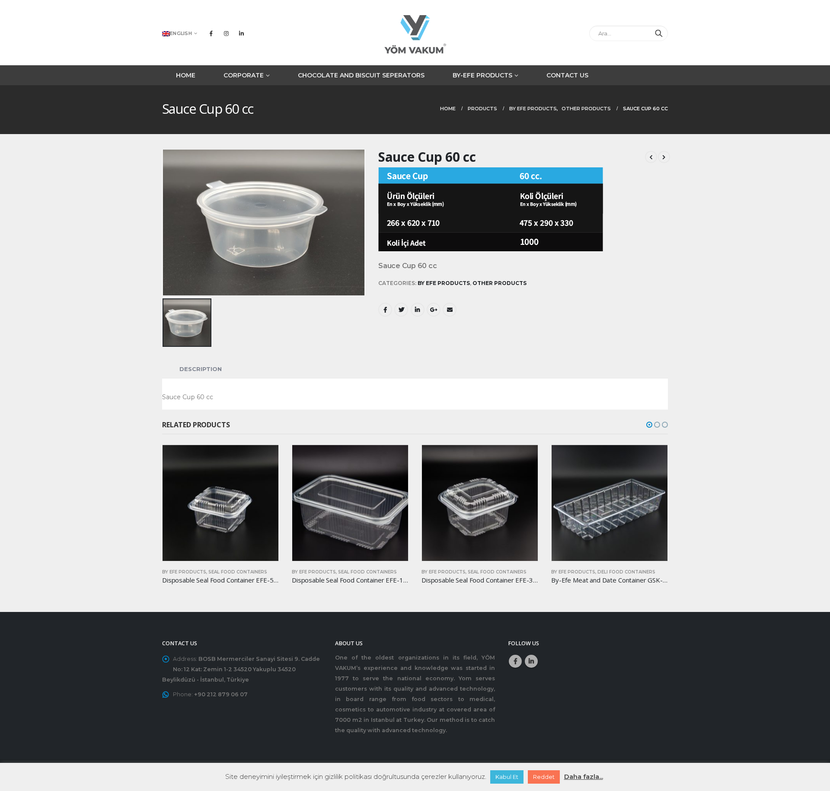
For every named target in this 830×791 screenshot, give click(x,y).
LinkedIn (418, 310)
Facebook (385, 310)
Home (185, 75)
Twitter (401, 310)
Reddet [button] (544, 776)
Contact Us (567, 75)
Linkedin (531, 661)
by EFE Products (444, 283)
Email (449, 310)
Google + (434, 310)
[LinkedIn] (241, 33)
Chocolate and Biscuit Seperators (361, 75)
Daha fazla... (583, 776)
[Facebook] (210, 33)
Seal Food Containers (237, 572)
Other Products (499, 283)
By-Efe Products (482, 75)
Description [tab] (200, 368)
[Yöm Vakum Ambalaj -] (415, 33)
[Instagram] (226, 33)
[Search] (658, 33)
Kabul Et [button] (506, 776)
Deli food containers (626, 572)
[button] (649, 425)
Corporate (243, 75)
